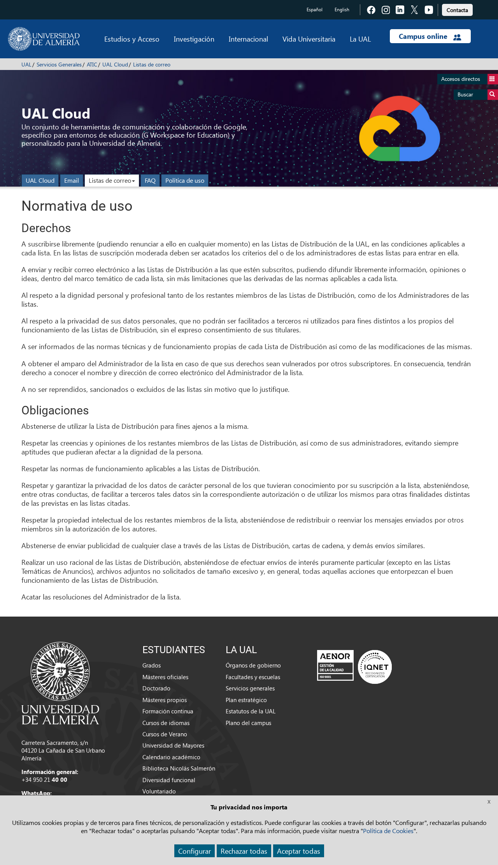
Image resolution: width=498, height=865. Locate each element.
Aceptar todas (298, 851)
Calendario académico (171, 757)
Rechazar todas (244, 851)
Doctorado (156, 688)
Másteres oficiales (165, 677)
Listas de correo (151, 64)
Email (71, 180)
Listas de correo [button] (110, 180)
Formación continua (167, 711)
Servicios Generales (59, 64)
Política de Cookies (388, 831)
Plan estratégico (246, 700)
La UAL (360, 39)
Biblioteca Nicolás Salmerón (178, 768)
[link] (457, 9)
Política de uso (184, 180)
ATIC (92, 64)
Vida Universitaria (308, 39)
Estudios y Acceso (132, 39)
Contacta (457, 10)
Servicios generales (250, 688)
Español (315, 9)
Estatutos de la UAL (250, 711)
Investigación (194, 39)
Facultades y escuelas (253, 677)
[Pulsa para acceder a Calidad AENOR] (354, 667)
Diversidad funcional (168, 780)
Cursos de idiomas (165, 723)
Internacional (248, 39)
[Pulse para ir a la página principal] (44, 39)
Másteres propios (164, 700)
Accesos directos (460, 78)
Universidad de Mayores (173, 745)
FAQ (150, 180)
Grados (151, 665)
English (342, 9)
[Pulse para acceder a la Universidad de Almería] (60, 682)
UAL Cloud (115, 64)
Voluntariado (159, 791)
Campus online (424, 36)
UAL (26, 64)
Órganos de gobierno (253, 665)
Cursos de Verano (164, 734)
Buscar (465, 94)
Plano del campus (248, 723)
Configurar (194, 851)
